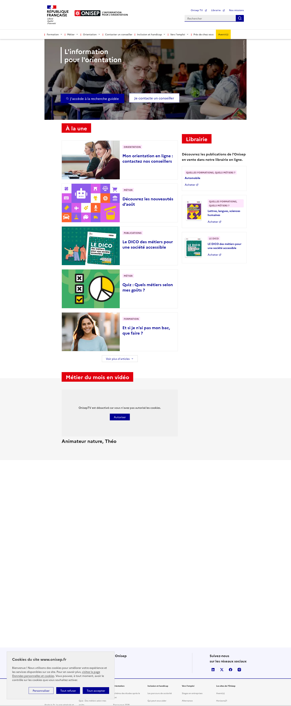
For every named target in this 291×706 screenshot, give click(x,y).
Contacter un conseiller (118, 34)
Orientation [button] (90, 34)
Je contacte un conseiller (154, 98)
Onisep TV (197, 10)
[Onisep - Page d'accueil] (88, 13)
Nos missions (236, 10)
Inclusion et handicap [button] (149, 34)
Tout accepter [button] (96, 690)
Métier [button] (71, 34)
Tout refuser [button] (68, 690)
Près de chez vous (203, 34)
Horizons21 (221, 700)
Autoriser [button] (120, 417)
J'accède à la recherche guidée (94, 98)
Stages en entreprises (192, 693)
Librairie (216, 10)
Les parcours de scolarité (160, 693)
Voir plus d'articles (118, 358)
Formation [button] (53, 34)
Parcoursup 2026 (121, 704)
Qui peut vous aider (157, 700)
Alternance (187, 700)
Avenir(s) (223, 34)
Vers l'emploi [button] (177, 34)
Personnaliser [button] (41, 690)
